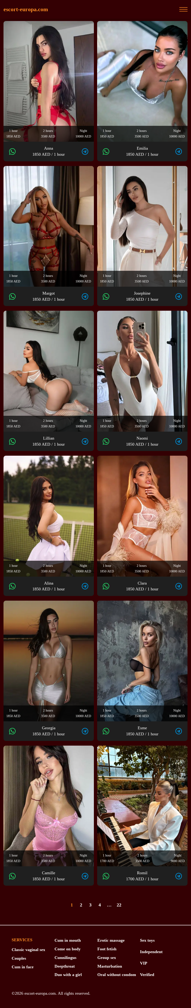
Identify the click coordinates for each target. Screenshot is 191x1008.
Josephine (142, 296)
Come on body (68, 949)
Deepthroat (65, 966)
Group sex (106, 957)
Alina (48, 586)
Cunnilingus (65, 957)
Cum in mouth (68, 940)
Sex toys (147, 940)
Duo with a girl (68, 974)
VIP (143, 963)
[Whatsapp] (12, 151)
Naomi (142, 441)
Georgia (48, 731)
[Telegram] (85, 151)
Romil (142, 876)
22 (119, 904)
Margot (48, 296)
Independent (151, 951)
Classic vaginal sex (28, 949)
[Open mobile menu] (183, 9)
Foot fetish (106, 949)
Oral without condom (116, 974)
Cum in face (23, 967)
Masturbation (109, 966)
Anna (48, 151)
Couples (19, 958)
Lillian (48, 441)
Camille (48, 876)
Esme (142, 731)
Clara (142, 586)
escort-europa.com (25, 9)
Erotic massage (111, 940)
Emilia (142, 151)
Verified (147, 974)
